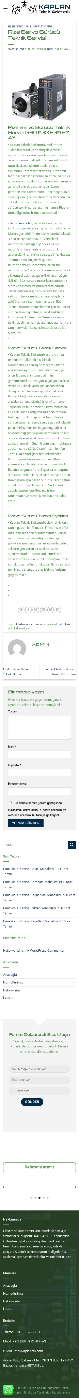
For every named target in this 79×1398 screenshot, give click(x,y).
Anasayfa (10, 975)
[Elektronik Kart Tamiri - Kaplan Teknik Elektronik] (42, 7)
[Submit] (72, 845)
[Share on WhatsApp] (21, 610)
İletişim (8, 998)
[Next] (75, 1187)
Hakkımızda (11, 990)
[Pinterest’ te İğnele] (50, 610)
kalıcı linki (64, 624)
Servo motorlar (21, 223)
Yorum (12, 711)
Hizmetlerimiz (13, 982)
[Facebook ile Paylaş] (28, 610)
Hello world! (12, 950)
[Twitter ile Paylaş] (35, 610)
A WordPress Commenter (46, 950)
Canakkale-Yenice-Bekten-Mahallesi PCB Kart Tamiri (36, 910)
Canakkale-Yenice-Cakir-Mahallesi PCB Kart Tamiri (35, 871)
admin (51, 49)
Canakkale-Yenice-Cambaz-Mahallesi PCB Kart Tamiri (38, 884)
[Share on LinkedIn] (57, 610)
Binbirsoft (29, 1392)
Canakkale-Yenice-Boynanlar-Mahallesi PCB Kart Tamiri (39, 897)
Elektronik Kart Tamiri (30, 26)
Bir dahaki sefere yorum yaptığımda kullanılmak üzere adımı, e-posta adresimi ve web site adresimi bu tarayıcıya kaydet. (37, 809)
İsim (12, 746)
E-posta (14, 765)
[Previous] (4, 1187)
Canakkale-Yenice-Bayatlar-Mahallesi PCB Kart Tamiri (38, 924)
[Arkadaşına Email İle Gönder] (43, 610)
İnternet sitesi (17, 784)
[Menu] (5, 7)
